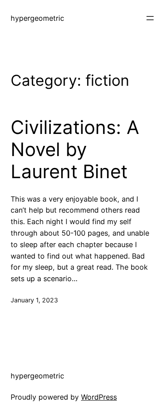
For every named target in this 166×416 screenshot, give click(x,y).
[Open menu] (150, 18)
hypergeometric (37, 18)
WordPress (99, 397)
